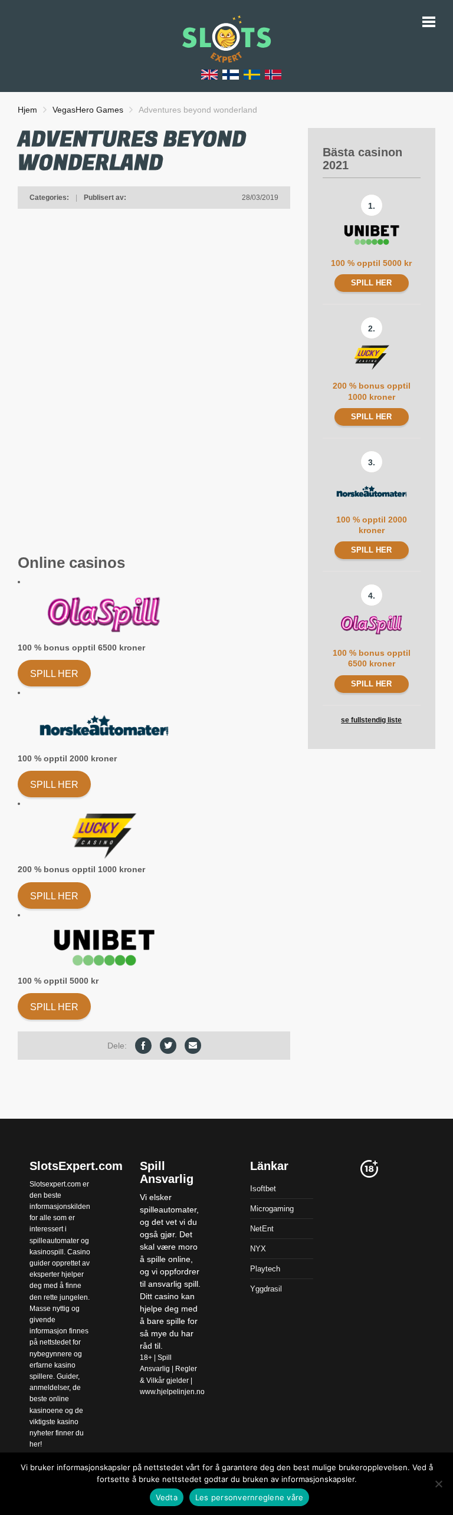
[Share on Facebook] (143, 1045)
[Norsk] (273, 74)
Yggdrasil (266, 1288)
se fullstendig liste (371, 720)
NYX (258, 1248)
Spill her (54, 674)
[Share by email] (193, 1045)
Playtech (265, 1268)
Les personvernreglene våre (249, 1497)
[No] (438, 1484)
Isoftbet (263, 1188)
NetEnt (262, 1228)
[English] (209, 74)
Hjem (27, 109)
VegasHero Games (87, 109)
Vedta (167, 1497)
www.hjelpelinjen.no (172, 1392)
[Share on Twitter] (168, 1045)
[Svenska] (252, 74)
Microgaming (272, 1208)
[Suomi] (230, 74)
